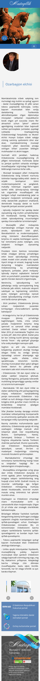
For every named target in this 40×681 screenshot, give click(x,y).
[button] (3, 29)
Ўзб (10, 38)
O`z (4, 38)
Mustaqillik (20, 4)
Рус (16, 38)
